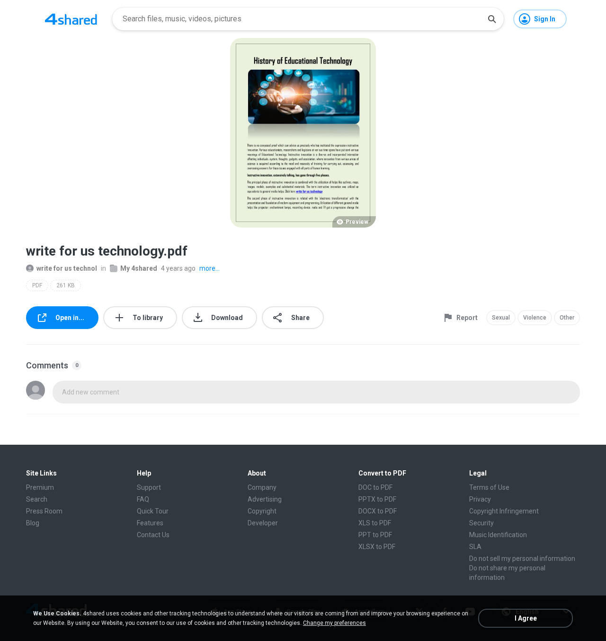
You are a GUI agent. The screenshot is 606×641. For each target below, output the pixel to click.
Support (149, 487)
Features (150, 523)
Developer (263, 523)
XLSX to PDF (376, 546)
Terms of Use (489, 487)
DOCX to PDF (377, 511)
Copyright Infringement (504, 511)
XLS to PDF (374, 523)
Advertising (265, 499)
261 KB (65, 285)
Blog (32, 523)
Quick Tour (153, 511)
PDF (37, 285)
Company (262, 487)
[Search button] (492, 19)
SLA (475, 546)
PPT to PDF (375, 535)
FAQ (143, 499)
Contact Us (153, 535)
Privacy (480, 499)
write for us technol (66, 268)
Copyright (262, 511)
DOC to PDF (375, 487)
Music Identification (498, 535)
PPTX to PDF (377, 499)
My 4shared (138, 268)
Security (481, 523)
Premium (40, 487)
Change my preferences (334, 623)
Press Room (44, 511)
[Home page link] (71, 19)
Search (36, 499)
